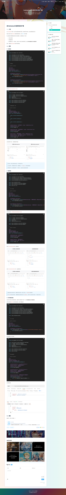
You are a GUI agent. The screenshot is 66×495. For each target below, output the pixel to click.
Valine (44, 482)
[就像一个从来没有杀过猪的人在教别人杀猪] (49, 40)
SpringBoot (11, 427)
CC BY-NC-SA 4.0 (25, 424)
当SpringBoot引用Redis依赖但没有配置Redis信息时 (56, 44)
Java (40, 12)
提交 (42, 479)
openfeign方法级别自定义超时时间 (56, 51)
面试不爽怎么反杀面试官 (55, 36)
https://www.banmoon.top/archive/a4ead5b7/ (18, 423)
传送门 (23, 33)
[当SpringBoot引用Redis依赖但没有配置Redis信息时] (49, 44)
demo (8, 427)
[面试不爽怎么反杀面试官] (49, 37)
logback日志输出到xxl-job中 (56, 47)
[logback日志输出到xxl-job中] (49, 48)
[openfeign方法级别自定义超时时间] (49, 51)
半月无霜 (38, 424)
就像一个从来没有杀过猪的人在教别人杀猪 (56, 40)
